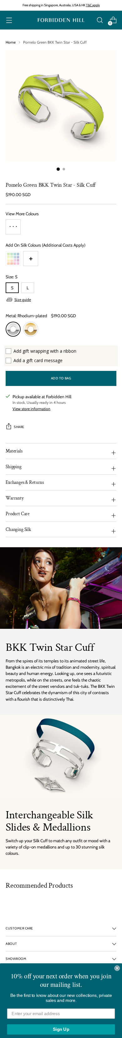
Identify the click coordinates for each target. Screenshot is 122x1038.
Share (19, 427)
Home (11, 42)
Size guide (22, 299)
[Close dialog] (117, 963)
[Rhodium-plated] (13, 329)
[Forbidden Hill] (61, 20)
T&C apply (93, 5)
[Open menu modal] (9, 20)
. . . (13, 224)
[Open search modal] (99, 20)
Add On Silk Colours (45, 245)
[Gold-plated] (30, 329)
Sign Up (61, 1024)
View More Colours (22, 213)
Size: (12, 276)
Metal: (26, 315)
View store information (31, 408)
